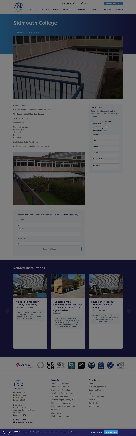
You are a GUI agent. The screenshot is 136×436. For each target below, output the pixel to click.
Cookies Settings (96, 432)
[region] (68, 432)
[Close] (133, 432)
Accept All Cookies (111, 432)
